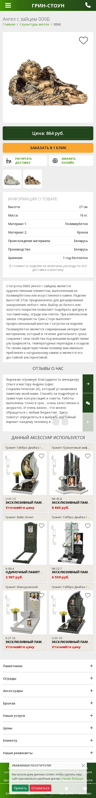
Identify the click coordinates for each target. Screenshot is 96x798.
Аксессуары (13, 690)
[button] (88, 422)
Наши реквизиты (18, 753)
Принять (20, 788)
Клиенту (10, 740)
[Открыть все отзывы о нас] (88, 403)
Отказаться (40, 788)
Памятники (12, 666)
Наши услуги (14, 715)
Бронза (9, 703)
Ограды (9, 678)
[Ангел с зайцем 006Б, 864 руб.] (32, 179)
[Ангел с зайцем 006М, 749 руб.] (12, 179)
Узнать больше (72, 779)
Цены (7, 728)
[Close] (83, 765)
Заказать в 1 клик (48, 147)
